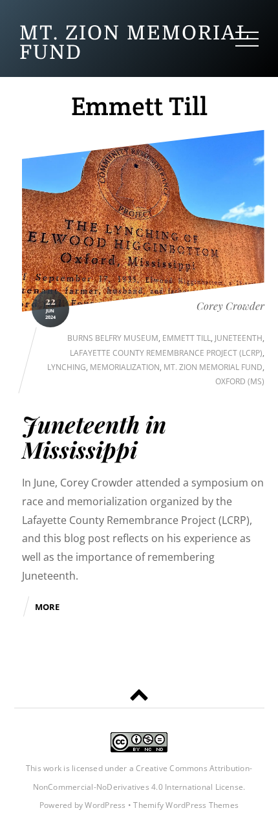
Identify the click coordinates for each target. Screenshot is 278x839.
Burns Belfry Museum (112, 337)
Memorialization (125, 367)
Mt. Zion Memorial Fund (213, 367)
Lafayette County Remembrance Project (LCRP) (166, 352)
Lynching (66, 367)
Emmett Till (186, 337)
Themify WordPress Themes (186, 805)
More (47, 607)
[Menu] (247, 38)
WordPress (105, 805)
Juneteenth (238, 337)
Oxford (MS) (239, 381)
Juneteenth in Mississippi (94, 436)
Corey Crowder (230, 305)
